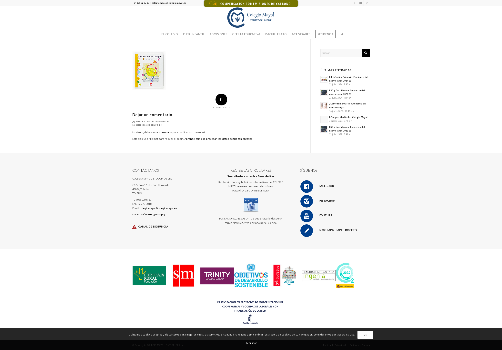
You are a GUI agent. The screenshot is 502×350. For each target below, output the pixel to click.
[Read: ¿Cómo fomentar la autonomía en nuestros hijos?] (323, 105)
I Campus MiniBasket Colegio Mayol (348, 117)
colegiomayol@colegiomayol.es (158, 208)
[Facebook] (306, 186)
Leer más (251, 343)
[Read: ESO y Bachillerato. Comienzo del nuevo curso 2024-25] (323, 92)
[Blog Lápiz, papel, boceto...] (306, 230)
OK (365, 334)
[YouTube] (306, 216)
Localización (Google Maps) (148, 214)
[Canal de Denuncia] (134, 227)
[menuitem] (169, 34)
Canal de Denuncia (153, 226)
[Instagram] (306, 201)
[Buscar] (340, 34)
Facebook (326, 186)
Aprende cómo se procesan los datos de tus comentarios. (219, 139)
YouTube (325, 215)
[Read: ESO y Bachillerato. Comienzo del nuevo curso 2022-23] (323, 129)
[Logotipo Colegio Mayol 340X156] (251, 17)
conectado (165, 132)
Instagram (327, 200)
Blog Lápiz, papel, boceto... (339, 230)
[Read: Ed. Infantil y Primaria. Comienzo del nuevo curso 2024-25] (323, 79)
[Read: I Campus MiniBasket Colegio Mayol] (323, 119)
